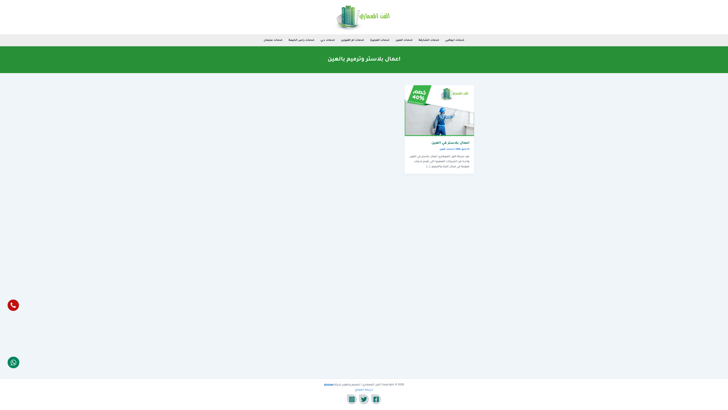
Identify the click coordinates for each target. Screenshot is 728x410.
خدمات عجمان (273, 40)
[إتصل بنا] (13, 305)
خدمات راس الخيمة (301, 40)
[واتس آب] (13, 362)
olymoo (328, 384)
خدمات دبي (327, 40)
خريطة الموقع (364, 390)
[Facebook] (376, 399)
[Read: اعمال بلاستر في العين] (439, 110)
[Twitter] (364, 399)
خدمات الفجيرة (379, 40)
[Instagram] (352, 399)
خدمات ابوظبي (454, 40)
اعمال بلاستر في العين (450, 143)
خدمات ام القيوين (352, 40)
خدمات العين (404, 40)
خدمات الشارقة (429, 40)
